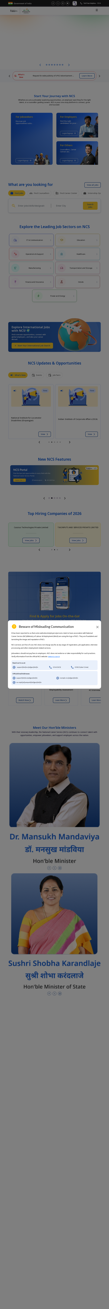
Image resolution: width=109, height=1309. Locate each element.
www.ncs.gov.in (54, 656)
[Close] (97, 627)
